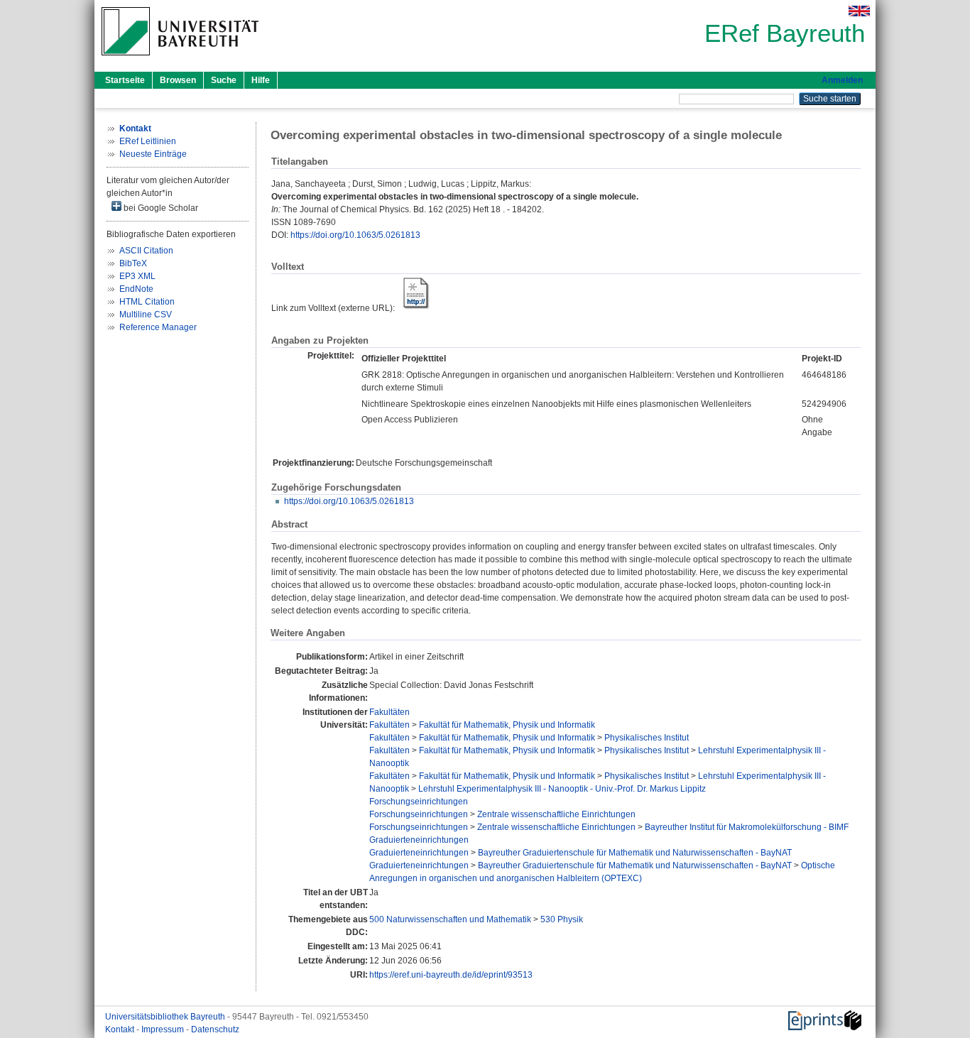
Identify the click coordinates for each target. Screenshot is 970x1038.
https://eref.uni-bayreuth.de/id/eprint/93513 (451, 975)
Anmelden (842, 80)
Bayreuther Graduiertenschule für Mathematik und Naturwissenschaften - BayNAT (635, 853)
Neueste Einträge (153, 154)
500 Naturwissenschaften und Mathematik (450, 919)
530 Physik (561, 919)
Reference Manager (158, 327)
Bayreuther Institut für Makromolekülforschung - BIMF (747, 827)
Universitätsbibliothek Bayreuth (166, 1017)
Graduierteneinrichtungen (419, 840)
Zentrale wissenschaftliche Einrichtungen (556, 814)
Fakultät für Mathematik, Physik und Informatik (507, 725)
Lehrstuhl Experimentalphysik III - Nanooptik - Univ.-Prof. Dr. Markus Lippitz (562, 789)
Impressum (163, 1029)
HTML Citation (147, 302)
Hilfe (260, 80)
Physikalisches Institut (646, 738)
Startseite (125, 80)
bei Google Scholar (159, 208)
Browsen (178, 80)
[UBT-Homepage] (180, 60)
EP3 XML (137, 276)
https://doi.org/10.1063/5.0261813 (355, 235)
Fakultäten (389, 712)
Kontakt (120, 1029)
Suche (223, 80)
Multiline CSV (145, 314)
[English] (859, 11)
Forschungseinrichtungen (418, 802)
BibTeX (133, 263)
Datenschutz (215, 1029)
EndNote (136, 289)
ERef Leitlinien (147, 141)
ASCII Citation (146, 251)
